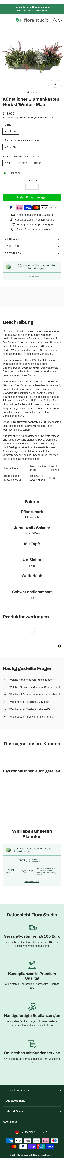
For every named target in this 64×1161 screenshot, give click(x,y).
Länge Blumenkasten (21, 141)
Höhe (7, 125)
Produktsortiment (14, 1100)
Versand (12, 239)
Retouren (13, 253)
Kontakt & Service (14, 1111)
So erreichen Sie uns (16, 1090)
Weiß (8, 163)
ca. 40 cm (10, 131)
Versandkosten (26, 117)
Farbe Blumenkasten (21, 157)
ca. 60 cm (10, 147)
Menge (32, 181)
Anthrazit (23, 163)
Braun (37, 163)
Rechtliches (10, 1121)
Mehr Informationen (32, 276)
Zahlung (12, 246)
